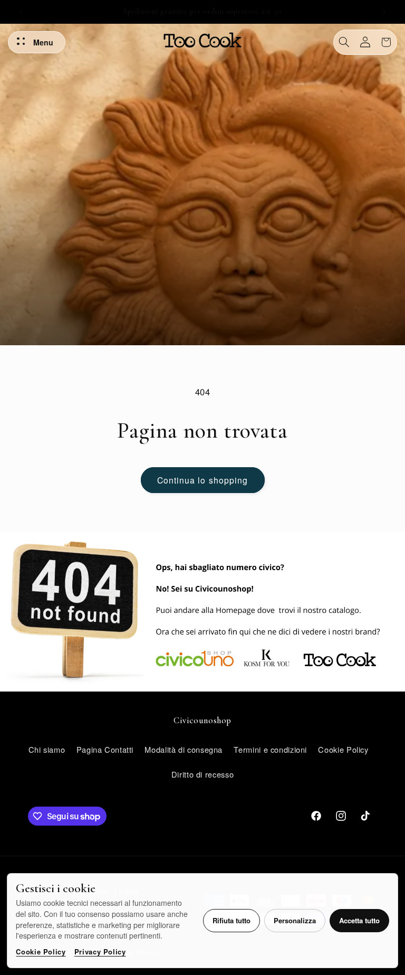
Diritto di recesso (202, 774)
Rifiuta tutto (231, 920)
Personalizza (295, 920)
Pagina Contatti (104, 749)
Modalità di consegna (183, 749)
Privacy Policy (100, 951)
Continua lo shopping (202, 480)
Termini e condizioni (270, 749)
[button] (344, 42)
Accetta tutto (359, 920)
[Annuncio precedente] (21, 11)
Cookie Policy (40, 951)
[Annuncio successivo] (384, 11)
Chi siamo (46, 749)
